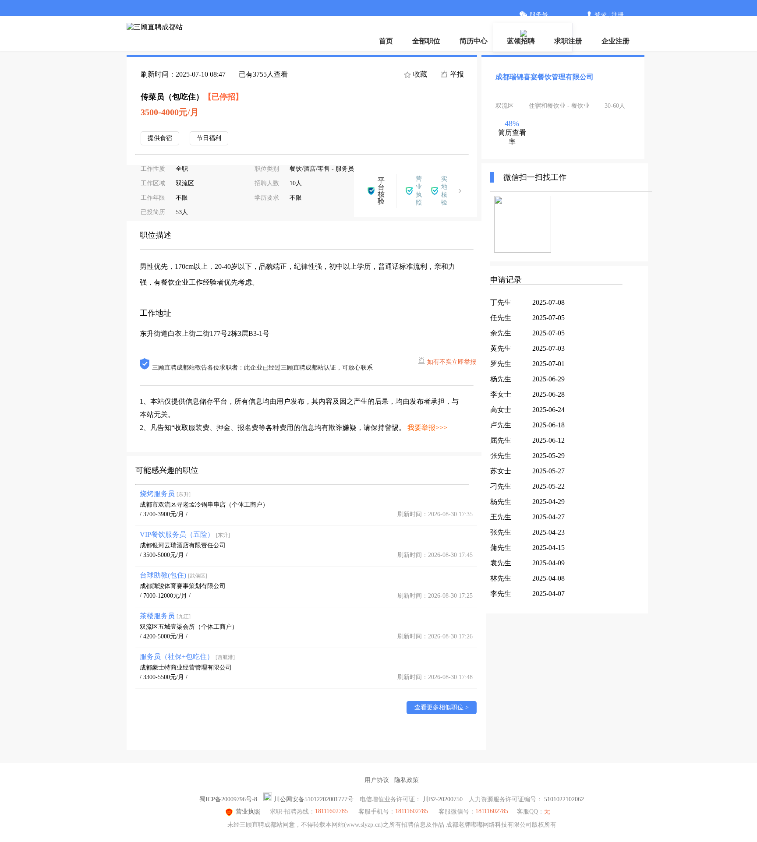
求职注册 (568, 41)
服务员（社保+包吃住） (187, 656)
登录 (600, 14)
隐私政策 (406, 780)
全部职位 (426, 41)
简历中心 (474, 41)
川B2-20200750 (443, 799)
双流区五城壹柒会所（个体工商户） (189, 627)
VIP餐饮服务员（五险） (185, 534)
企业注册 (615, 41)
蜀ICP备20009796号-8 (228, 799)
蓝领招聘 (521, 41)
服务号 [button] (539, 14)
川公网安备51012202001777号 (314, 799)
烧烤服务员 (165, 493)
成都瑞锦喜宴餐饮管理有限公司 (544, 77)
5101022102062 (564, 799)
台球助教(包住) (173, 575)
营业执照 (248, 811)
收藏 (419, 74)
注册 (618, 14)
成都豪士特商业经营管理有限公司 (186, 667)
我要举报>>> (427, 427)
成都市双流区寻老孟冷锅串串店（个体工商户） (204, 504)
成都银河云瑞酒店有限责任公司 (183, 545)
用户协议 (376, 780)
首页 (386, 41)
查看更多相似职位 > (441, 707)
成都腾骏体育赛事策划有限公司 (183, 586)
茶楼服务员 (165, 616)
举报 (456, 74)
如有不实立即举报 (451, 362)
